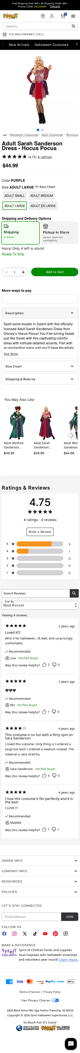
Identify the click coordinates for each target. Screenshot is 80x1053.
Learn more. (68, 959)
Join (69, 916)
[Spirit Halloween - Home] (11, 16)
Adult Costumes (52, 134)
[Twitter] (24, 933)
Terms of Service (29, 992)
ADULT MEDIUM (41, 195)
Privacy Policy (52, 992)
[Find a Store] (43, 16)
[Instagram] (14, 933)
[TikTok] (35, 933)
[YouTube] (45, 933)
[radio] (20, 233)
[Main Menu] (73, 16)
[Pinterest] (55, 933)
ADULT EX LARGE (43, 206)
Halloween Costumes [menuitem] (52, 45)
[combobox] (40, 26)
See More (11, 354)
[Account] (52, 16)
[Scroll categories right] (77, 44)
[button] (40, 89)
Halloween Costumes (23, 134)
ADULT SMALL (14, 195)
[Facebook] (4, 933)
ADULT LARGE (14, 206)
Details (55, 6)
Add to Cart (55, 272)
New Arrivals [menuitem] (19, 45)
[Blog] (65, 933)
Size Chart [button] (47, 187)
